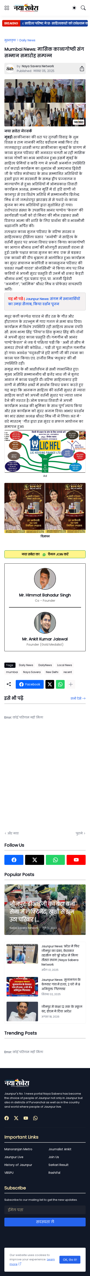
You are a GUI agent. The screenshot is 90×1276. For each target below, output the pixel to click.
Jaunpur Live (13, 1157)
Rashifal (54, 1173)
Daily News (27, 40)
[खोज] (83, 7)
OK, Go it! (70, 1260)
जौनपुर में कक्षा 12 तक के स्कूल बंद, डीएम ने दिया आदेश (62, 1009)
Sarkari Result (58, 1165)
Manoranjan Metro (18, 1149)
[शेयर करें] (80, 68)
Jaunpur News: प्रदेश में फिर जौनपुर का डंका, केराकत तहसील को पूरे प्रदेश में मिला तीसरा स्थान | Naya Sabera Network (60, 955)
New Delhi (52, 672)
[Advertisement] (45, 778)
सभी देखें (76, 698)
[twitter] (34, 860)
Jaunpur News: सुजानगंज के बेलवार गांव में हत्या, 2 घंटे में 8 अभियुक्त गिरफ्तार (61, 984)
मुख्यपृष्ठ (10, 40)
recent (68, 672)
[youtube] (76, 860)
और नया (13, 833)
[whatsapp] (55, 860)
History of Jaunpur (18, 1165)
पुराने (79, 833)
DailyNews (45, 665)
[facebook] (13, 860)
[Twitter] (49, 684)
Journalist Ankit (59, 1149)
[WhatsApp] (60, 684)
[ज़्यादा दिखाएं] (70, 684)
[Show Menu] (7, 7)
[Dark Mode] (74, 7)
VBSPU (9, 1173)
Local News (64, 665)
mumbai (12, 672)
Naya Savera (32, 672)
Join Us (53, 1157)
